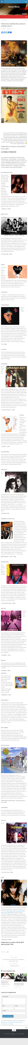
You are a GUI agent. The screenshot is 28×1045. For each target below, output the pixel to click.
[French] (23, 14)
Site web (4, 1010)
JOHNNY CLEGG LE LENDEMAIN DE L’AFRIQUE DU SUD (5, 982)
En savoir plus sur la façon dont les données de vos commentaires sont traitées (13, 1022)
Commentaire (5, 996)
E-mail (16, 1005)
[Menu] (26, 1)
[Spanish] (26, 14)
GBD (3, 28)
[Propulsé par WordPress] (13, 1033)
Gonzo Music (14, 6)
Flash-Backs (4, 20)
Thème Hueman (21, 1033)
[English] (24, 14)
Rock (7, 951)
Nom (3, 1005)
